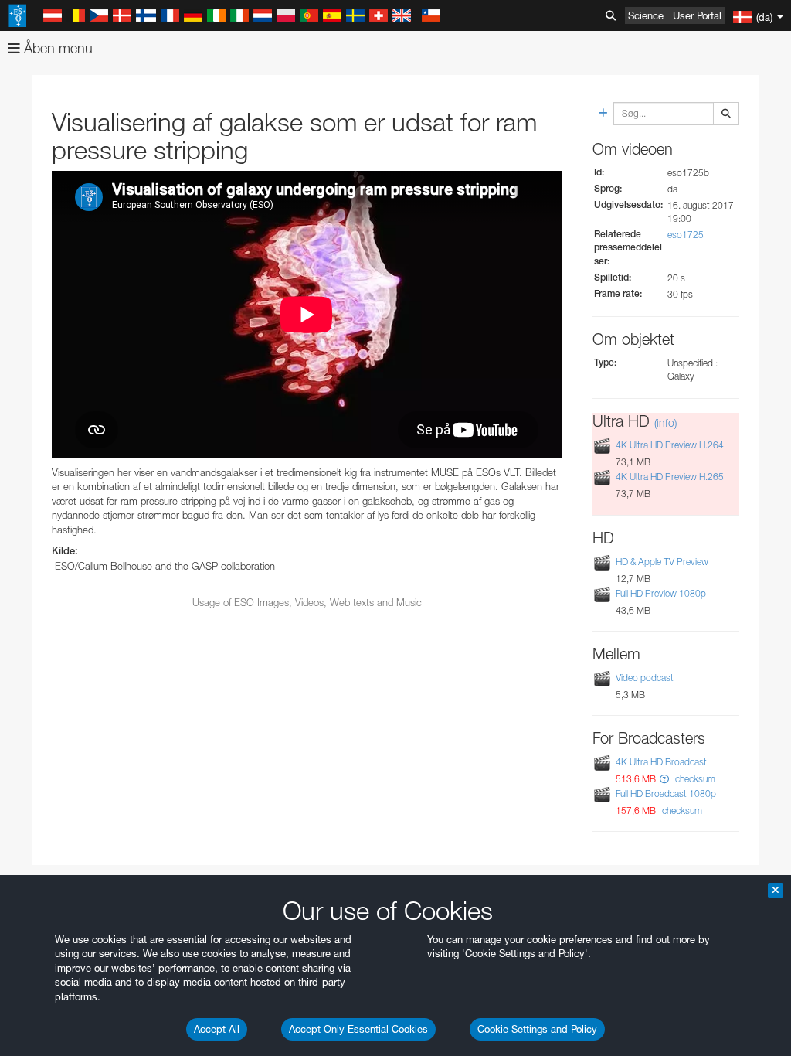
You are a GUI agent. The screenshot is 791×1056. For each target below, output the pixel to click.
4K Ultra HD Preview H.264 (670, 445)
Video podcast (645, 677)
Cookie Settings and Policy (537, 1029)
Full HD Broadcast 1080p (666, 793)
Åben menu (56, 48)
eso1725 (685, 234)
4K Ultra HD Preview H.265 (670, 476)
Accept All (216, 1029)
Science (646, 15)
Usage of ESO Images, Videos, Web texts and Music (307, 602)
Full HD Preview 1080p (661, 593)
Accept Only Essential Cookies (358, 1029)
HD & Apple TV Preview (662, 561)
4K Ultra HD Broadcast (661, 762)
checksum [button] (694, 779)
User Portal (697, 15)
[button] (664, 779)
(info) (665, 422)
